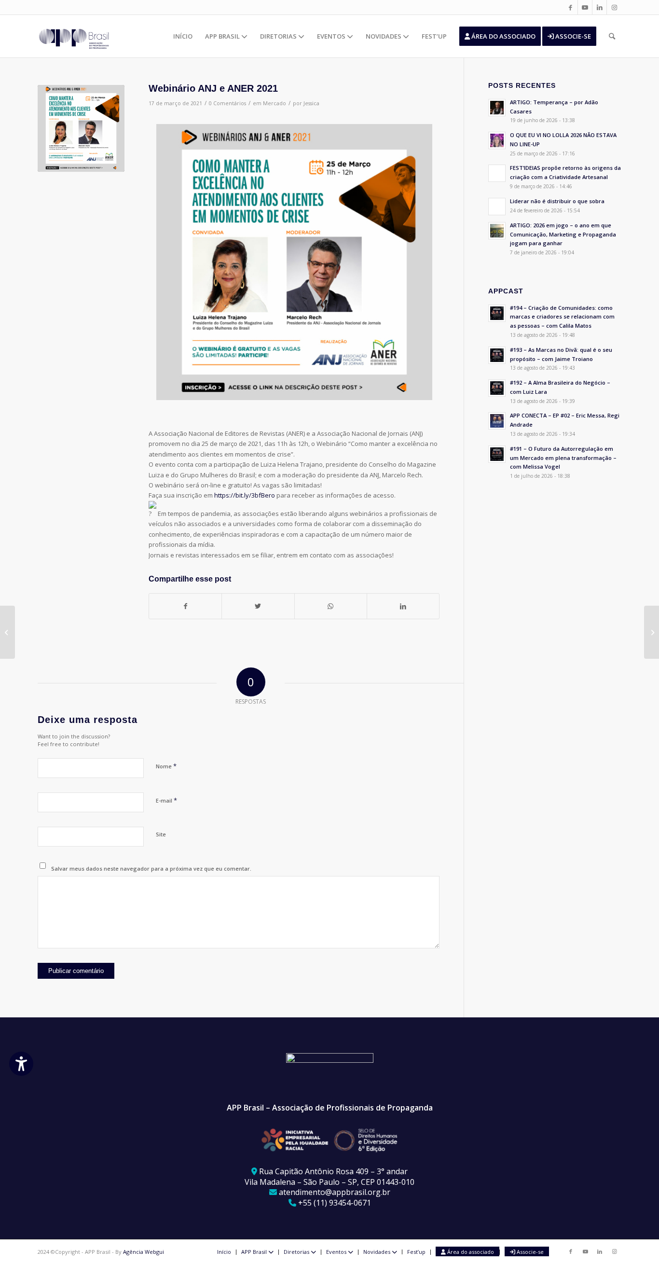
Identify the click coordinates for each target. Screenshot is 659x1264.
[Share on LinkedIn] (403, 606)
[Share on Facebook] (185, 606)
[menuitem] (183, 36)
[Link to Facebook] (570, 7)
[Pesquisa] (612, 36)
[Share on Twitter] (258, 606)
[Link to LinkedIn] (599, 7)
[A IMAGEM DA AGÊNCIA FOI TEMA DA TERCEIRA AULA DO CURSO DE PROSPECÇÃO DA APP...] (651, 632)
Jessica (311, 103)
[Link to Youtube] (585, 7)
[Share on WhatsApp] (331, 606)
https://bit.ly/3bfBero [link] (244, 495)
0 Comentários (227, 103)
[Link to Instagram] (614, 7)
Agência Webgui (143, 1251)
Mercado (274, 103)
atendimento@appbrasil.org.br (334, 1192)
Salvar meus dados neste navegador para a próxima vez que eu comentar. (151, 868)
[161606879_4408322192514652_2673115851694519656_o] (81, 128)
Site (161, 834)
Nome (166, 766)
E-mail (166, 800)
